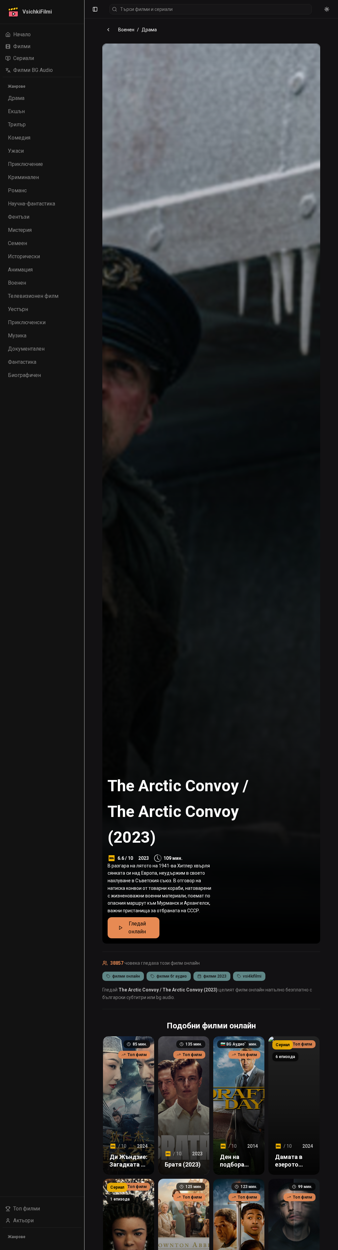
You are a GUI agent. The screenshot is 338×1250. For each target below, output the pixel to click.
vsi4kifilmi (252, 976)
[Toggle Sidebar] (84, 625)
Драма (149, 29)
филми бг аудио (171, 976)
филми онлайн (126, 976)
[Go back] (108, 30)
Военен (126, 29)
